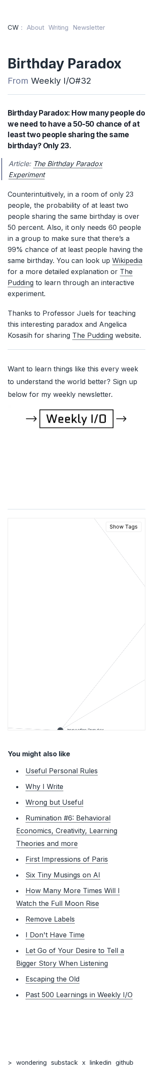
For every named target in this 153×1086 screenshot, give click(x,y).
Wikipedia (127, 260)
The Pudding (92, 335)
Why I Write (44, 786)
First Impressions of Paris (67, 859)
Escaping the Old (52, 979)
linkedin (100, 1062)
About (35, 27)
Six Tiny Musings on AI (63, 875)
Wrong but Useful (54, 802)
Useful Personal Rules (62, 770)
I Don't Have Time (55, 934)
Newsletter (89, 27)
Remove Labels (50, 919)
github (124, 1062)
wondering (31, 1062)
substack (64, 1062)
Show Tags (124, 526)
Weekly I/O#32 (61, 81)
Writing (58, 27)
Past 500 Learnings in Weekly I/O (79, 994)
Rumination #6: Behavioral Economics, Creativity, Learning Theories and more (66, 831)
